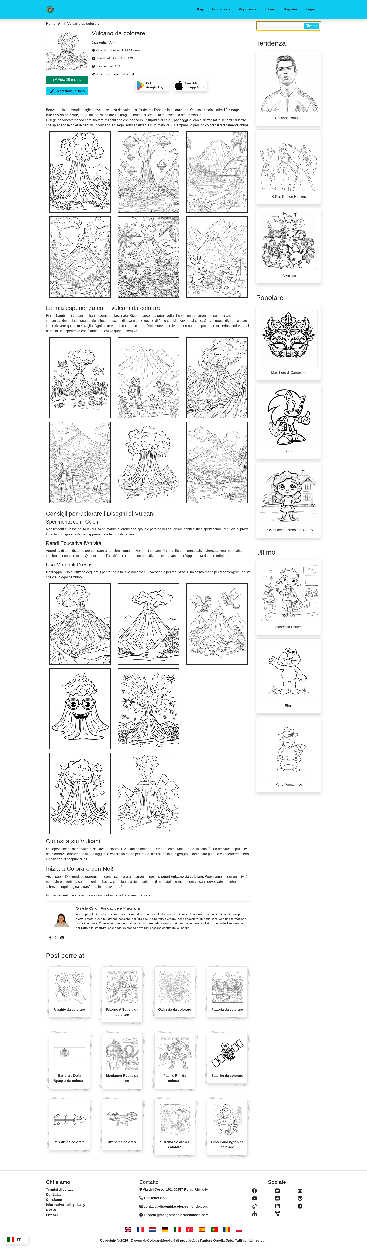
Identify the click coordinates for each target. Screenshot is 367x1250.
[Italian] (177, 1229)
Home (50, 24)
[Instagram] (300, 1191)
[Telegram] (300, 1206)
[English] (128, 1229)
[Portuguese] (214, 1229)
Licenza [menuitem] (52, 1215)
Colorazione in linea (69, 91)
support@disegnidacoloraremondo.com (176, 1215)
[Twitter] (56, 938)
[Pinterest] (62, 938)
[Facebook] (50, 938)
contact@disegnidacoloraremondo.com (176, 1206)
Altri (61, 24)
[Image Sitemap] (277, 1214)
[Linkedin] (277, 1206)
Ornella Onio (223, 1240)
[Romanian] (226, 1229)
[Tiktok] (254, 1206)
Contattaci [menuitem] (54, 1194)
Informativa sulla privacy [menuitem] (65, 1205)
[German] (165, 1229)
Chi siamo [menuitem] (54, 1199)
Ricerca (311, 26)
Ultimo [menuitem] (270, 9)
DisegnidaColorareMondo (151, 1240)
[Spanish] (202, 1229)
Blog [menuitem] (199, 9)
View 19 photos (69, 79)
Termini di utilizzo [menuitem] (60, 1189)
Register (290, 9)
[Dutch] (152, 1229)
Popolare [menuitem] (246, 9)
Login (310, 9)
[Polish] (239, 1229)
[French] (140, 1229)
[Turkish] (189, 1229)
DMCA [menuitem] (51, 1210)
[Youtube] (254, 1198)
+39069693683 (155, 1198)
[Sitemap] (254, 1214)
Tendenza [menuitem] (219, 9)
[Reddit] (277, 1198)
